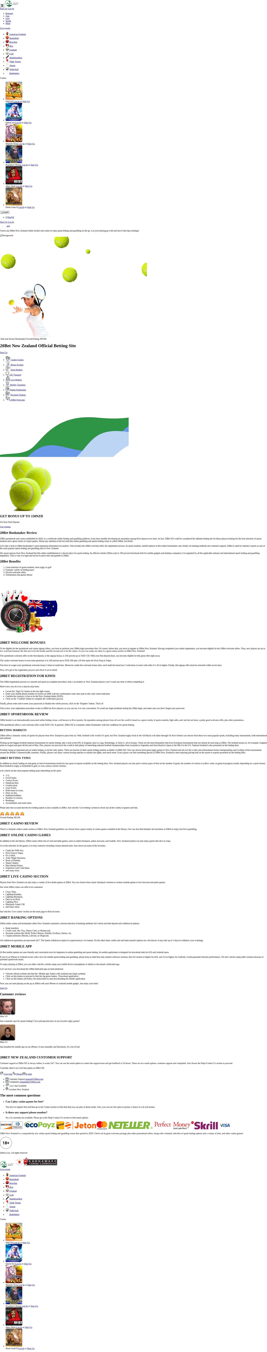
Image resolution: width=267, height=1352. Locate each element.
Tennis (12, 65)
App (7, 16)
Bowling (13, 42)
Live (8, 18)
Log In (11, 9)
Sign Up (3, 9)
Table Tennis (15, 61)
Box (11, 46)
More (8, 23)
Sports (8, 21)
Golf (11, 54)
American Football (17, 34)
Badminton (14, 73)
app (8, 226)
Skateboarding (15, 58)
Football (13, 50)
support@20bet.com (34, 1079)
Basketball (14, 38)
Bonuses (9, 13)
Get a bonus (5, 527)
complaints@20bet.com (29, 1082)
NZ (7, 212)
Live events (5, 28)
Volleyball (13, 69)
